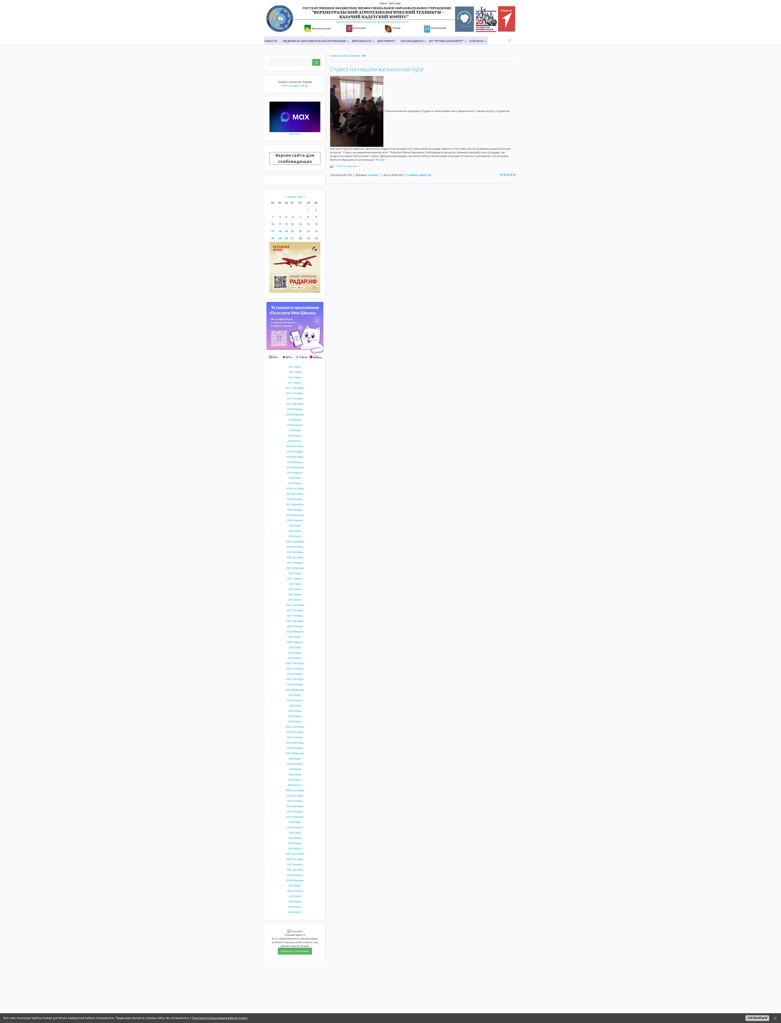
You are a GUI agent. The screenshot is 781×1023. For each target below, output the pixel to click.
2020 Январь (295, 510)
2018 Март (295, 419)
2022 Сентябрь (295, 663)
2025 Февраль (295, 817)
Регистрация (290, 85)
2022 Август (295, 658)
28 (300, 238)
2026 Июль (295, 907)
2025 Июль (295, 843)
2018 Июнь (295, 435)
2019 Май (295, 478)
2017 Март (295, 367)
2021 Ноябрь (295, 615)
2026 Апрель (295, 891)
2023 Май (295, 705)
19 (286, 231)
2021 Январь (295, 562)
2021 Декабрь (295, 621)
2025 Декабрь (295, 870)
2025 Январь (295, 811)
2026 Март (295, 885)
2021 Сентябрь (295, 605)
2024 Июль (295, 780)
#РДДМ (380, 159)
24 (272, 238)
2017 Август (295, 382)
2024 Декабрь (295, 806)
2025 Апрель (295, 827)
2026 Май (295, 896)
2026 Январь (295, 875)
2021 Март (295, 573)
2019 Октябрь (295, 494)
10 (272, 224)
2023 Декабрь (295, 742)
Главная (334, 55)
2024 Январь (295, 748)
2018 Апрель (295, 425)
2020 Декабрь (295, 557)
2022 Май (295, 647)
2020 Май (295, 525)
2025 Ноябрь (295, 864)
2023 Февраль (295, 690)
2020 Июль (295, 536)
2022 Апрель (295, 642)
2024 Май (295, 769)
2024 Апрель (295, 764)
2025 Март (295, 822)
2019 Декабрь (295, 504)
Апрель (355, 55)
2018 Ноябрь (295, 451)
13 (292, 224)
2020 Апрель (295, 520)
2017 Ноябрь (295, 398)
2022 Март (295, 637)
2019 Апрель (295, 472)
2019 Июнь (295, 483)
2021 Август (295, 600)
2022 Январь (295, 626)
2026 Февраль (295, 880)
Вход (304, 85)
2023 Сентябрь (295, 727)
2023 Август (295, 721)
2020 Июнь (295, 531)
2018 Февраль (295, 414)
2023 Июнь (295, 711)
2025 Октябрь (295, 859)
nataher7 (374, 175)
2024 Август (295, 785)
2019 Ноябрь (295, 499)
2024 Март (295, 758)
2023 (345, 55)
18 (280, 231)
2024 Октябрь (295, 795)
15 (308, 224)
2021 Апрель (295, 578)
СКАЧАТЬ (295, 134)
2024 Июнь (295, 774)
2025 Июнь (295, 838)
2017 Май (295, 372)
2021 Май (295, 584)
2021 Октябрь (295, 610)
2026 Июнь (295, 901)
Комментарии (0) (419, 175)
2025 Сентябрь (295, 854)
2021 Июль (295, 594)
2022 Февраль (295, 631)
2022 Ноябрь (295, 674)
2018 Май (295, 430)
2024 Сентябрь (295, 790)
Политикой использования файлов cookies (220, 1018)
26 (286, 238)
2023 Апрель (295, 700)
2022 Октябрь (295, 668)
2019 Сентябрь (295, 488)
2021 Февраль (295, 568)
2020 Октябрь (295, 547)
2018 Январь (295, 409)
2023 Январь (295, 684)
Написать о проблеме (295, 951)
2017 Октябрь (295, 393)
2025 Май (295, 832)
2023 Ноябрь (295, 737)
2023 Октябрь (295, 732)
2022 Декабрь (295, 679)
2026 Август (295, 912)
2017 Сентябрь (295, 388)
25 (280, 238)
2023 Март (295, 695)
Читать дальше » (347, 166)
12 (286, 224)
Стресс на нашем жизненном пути (377, 69)
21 (300, 231)
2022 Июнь (295, 652)
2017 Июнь (295, 377)
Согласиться (757, 1018)
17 (272, 231)
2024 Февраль (295, 753)
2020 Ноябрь (295, 552)
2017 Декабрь (295, 404)
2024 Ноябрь (295, 801)
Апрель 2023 (295, 197)
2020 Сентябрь (295, 541)
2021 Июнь (295, 589)
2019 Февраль (295, 467)
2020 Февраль (295, 515)
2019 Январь (295, 462)
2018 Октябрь (295, 446)
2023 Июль (295, 716)
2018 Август (295, 441)
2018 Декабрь (295, 457)
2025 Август (295, 848)
